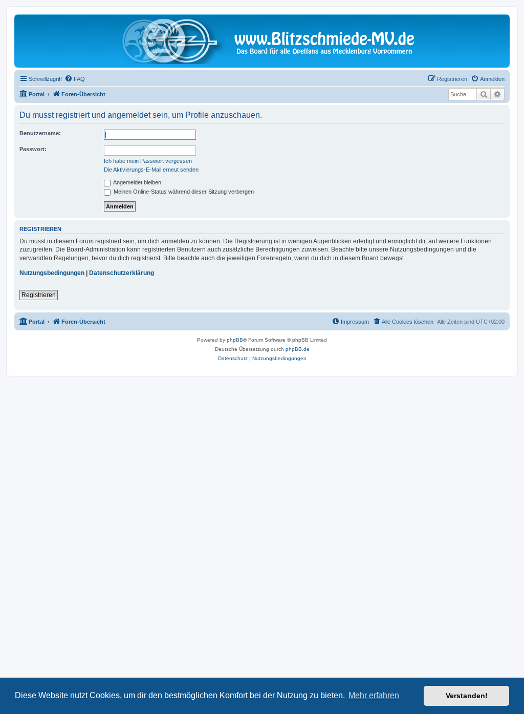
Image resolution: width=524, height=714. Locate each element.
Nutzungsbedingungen (51, 273)
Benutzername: (40, 133)
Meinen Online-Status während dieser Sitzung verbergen (183, 191)
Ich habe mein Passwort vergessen (148, 161)
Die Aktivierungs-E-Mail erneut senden (151, 169)
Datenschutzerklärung (121, 273)
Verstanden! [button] (467, 695)
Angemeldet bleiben (136, 182)
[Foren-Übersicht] (262, 41)
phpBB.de (298, 349)
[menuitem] (74, 79)
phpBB (235, 340)
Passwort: (33, 149)
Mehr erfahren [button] (373, 695)
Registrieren (38, 295)
